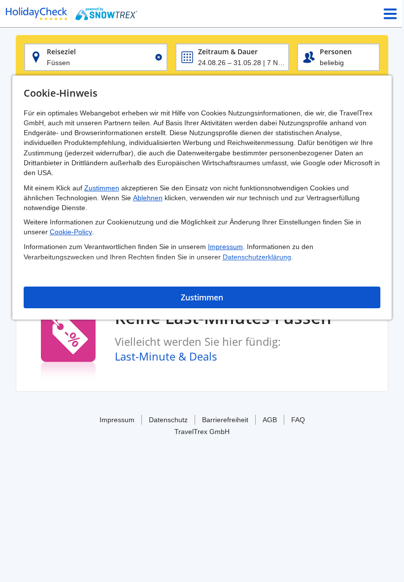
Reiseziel (61, 51)
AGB (270, 420)
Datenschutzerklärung (257, 257)
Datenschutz (168, 420)
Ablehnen (148, 198)
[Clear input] (159, 57)
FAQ (298, 420)
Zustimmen (101, 188)
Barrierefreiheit (225, 420)
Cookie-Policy (71, 232)
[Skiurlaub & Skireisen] (36, 13)
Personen (336, 51)
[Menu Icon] (390, 14)
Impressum (225, 247)
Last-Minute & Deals (166, 356)
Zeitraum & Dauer (228, 51)
